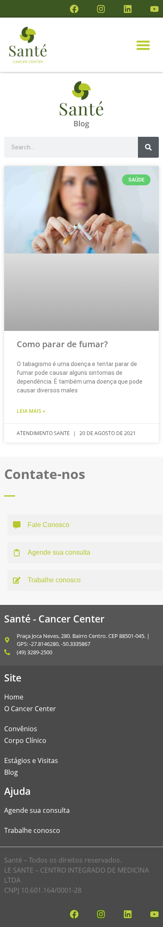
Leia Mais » (31, 411)
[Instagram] (101, 9)
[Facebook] (74, 9)
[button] (143, 45)
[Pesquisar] (148, 147)
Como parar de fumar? (62, 344)
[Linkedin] (127, 9)
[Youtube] (154, 9)
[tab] (85, 525)
